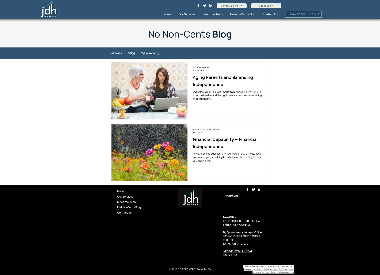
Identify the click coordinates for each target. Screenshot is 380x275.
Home (120, 191)
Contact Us (124, 212)
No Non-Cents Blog (129, 207)
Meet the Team (126, 202)
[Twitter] (204, 6)
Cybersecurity (150, 53)
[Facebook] (198, 6)
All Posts (116, 53)
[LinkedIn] (211, 6)
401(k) (131, 53)
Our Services (125, 196)
